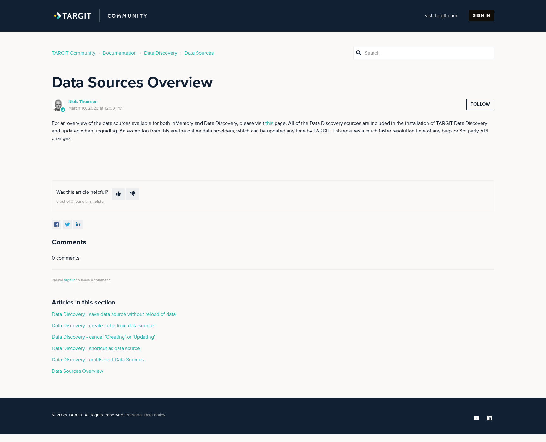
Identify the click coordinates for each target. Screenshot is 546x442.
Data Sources (199, 53)
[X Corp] (67, 224)
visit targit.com (441, 15)
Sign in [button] (481, 15)
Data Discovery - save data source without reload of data (114, 314)
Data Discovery (160, 53)
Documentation (120, 53)
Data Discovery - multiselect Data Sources (98, 359)
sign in (70, 280)
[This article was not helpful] (132, 194)
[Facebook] (56, 224)
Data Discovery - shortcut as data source (96, 348)
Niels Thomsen (83, 102)
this (269, 123)
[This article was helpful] (118, 194)
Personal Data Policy (145, 415)
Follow (480, 104)
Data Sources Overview (77, 371)
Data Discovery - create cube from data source (103, 325)
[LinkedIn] (78, 224)
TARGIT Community (73, 53)
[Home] (100, 15)
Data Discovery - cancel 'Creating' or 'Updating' (103, 337)
